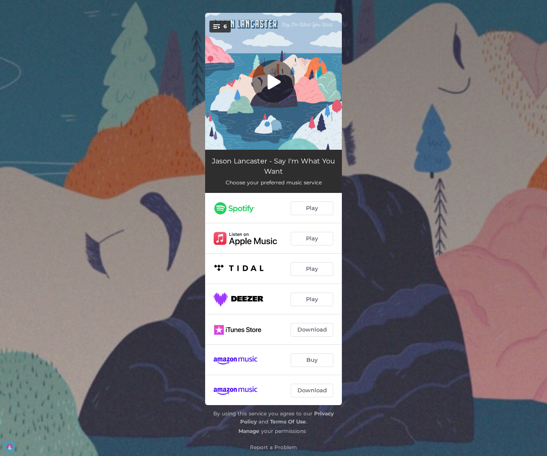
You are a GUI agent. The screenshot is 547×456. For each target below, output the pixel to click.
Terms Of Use (288, 421)
